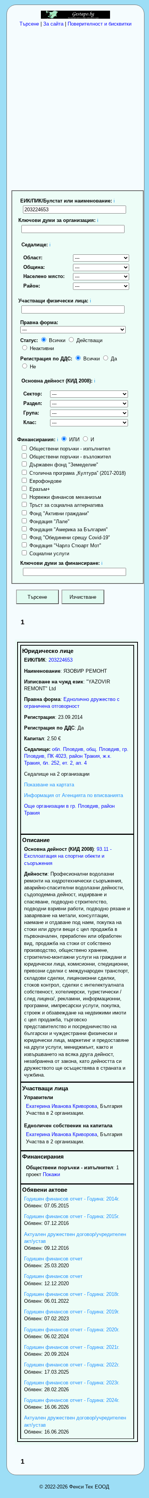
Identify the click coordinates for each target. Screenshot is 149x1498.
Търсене (29, 24)
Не (32, 367)
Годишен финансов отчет (53, 1259)
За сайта (53, 24)
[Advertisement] (74, 108)
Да (113, 359)
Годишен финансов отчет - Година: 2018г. (72, 1294)
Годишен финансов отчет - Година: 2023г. (72, 1382)
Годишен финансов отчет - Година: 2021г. (72, 1347)
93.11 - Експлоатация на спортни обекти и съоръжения (68, 856)
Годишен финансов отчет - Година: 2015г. (72, 1216)
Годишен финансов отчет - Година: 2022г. (72, 1365)
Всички (56, 340)
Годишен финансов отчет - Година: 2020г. (72, 1329)
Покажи (51, 1174)
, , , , (76, 756)
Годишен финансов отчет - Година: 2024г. (72, 1400)
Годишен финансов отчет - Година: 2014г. (72, 1199)
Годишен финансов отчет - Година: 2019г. (72, 1312)
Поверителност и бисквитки (99, 24)
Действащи (88, 340)
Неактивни (41, 348)
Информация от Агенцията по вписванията (73, 795)
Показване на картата (49, 785)
